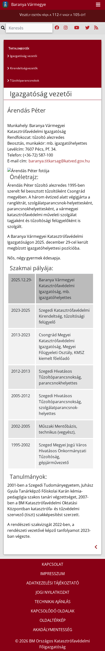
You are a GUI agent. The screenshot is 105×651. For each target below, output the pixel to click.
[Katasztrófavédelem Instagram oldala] (65, 28)
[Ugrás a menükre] (79, 4)
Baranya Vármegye (28, 4)
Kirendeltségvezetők (23, 68)
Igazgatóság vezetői (23, 56)
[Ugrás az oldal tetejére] (9, 93)
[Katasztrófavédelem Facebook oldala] (57, 28)
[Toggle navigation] (98, 5)
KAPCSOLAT (52, 564)
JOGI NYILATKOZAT (52, 592)
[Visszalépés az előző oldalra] (96, 547)
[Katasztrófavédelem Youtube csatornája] (77, 28)
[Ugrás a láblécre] (90, 4)
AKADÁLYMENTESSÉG (52, 629)
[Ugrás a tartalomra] (85, 4)
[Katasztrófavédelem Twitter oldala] (87, 28)
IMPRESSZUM (52, 573)
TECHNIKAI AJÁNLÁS (53, 601)
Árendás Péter (26, 110)
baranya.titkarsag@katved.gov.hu (59, 161)
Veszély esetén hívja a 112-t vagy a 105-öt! (52, 14)
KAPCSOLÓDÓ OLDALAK (52, 611)
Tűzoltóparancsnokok (24, 80)
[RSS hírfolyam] (96, 28)
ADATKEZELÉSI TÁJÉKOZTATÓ (52, 583)
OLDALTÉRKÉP (53, 620)
